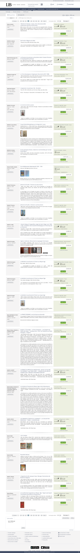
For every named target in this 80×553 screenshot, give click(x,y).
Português (38, 550)
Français (42, 550)
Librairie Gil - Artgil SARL (58, 105)
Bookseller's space (70, 0)
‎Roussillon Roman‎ (24, 454)
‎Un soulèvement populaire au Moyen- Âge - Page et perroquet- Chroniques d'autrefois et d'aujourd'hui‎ (36, 493)
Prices (26, 538)
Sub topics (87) (21, 15)
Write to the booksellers (59, 0)
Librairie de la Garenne (58, 241)
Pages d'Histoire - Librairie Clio (60, 185)
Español (33, 550)
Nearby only (29, 17)
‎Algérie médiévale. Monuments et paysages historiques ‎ (34, 241)
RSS (69, 15)
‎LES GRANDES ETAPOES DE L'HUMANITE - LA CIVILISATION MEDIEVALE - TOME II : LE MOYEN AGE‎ (35, 419)
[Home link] (15, 5)
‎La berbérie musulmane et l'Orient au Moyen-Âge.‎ (33, 278)
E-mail (73, 15)
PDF (65, 15)
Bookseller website (28, 534)
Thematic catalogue (16, 11)
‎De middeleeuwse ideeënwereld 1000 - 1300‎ (31, 166)
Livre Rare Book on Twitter (64, 532)
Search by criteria (31, 6)
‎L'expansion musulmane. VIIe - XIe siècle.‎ (30, 88)
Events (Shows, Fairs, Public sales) (14, 538)
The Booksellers (40, 9)
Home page (24, 9)
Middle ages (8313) (11, 15)
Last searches (10, 518)
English (30, 550)
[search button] (42, 4)
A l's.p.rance (56, 330)
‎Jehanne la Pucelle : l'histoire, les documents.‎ (31, 184)
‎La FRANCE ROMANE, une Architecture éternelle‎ (32, 314)
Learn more (52, 552)
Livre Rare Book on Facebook (65, 534)
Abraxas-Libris (57, 24)
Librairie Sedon (57, 436)
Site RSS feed (62, 536)
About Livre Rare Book (46, 532)
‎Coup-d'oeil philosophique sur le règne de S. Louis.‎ (33, 124)
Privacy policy (45, 539)
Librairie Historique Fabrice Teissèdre (61, 57)
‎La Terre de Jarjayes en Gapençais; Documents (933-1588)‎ (34, 74)
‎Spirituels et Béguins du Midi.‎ (27, 40)
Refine (71, 17)
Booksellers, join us (29, 532)
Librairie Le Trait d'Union (59, 41)
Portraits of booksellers (12, 536)
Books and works (32, 9)
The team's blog (45, 534)
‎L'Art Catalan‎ (23, 435)
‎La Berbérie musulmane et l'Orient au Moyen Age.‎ (33, 261)
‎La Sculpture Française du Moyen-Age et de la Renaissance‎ (35, 386)
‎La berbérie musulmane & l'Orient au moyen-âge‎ (32, 295)
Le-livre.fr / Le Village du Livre (59, 370)
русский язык (48, 550)
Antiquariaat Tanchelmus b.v (59, 167)
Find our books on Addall (12, 541)
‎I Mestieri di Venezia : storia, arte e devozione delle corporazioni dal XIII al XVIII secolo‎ (33, 24)
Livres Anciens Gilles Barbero (59, 74)
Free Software (28, 541)
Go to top (71, 529)
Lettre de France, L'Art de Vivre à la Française (62, 315)
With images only (22, 17)
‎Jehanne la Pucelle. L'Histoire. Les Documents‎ (31, 205)
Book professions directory (52, 9)
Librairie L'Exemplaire (58, 150)
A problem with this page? (47, 538)
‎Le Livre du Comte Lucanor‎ (27, 105)
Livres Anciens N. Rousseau (59, 224)
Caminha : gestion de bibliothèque (31, 536)
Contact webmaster (46, 536)
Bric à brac (27, 539)
